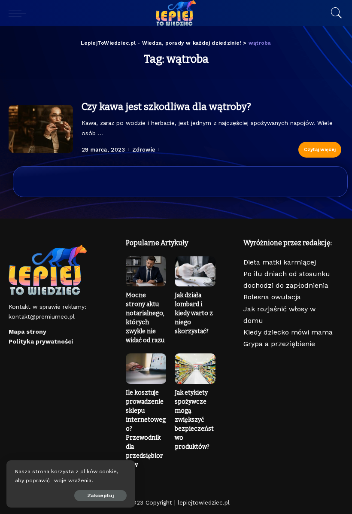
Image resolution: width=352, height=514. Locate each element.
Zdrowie (143, 149)
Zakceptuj (100, 496)
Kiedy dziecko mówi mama (288, 332)
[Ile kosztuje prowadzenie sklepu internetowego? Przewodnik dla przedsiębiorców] (146, 368)
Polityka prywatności (41, 341)
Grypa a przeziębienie (279, 344)
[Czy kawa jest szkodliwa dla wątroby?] (41, 129)
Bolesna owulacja (272, 297)
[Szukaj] (334, 13)
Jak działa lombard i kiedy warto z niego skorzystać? (194, 313)
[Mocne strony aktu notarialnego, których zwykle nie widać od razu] (146, 271)
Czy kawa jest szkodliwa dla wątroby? (166, 106)
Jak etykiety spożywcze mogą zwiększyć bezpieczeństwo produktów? (194, 419)
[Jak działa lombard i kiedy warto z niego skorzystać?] (195, 271)
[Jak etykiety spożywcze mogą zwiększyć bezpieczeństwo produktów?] (195, 368)
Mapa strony (27, 331)
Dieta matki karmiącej (279, 262)
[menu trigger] (19, 13)
